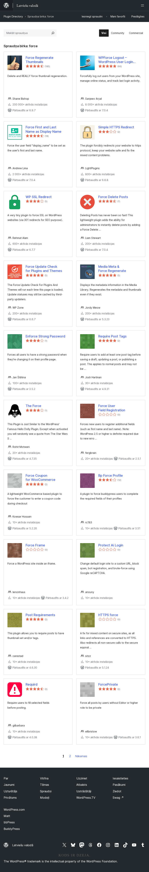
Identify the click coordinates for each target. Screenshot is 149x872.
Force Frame (35, 545)
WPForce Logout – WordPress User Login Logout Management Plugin (119, 60)
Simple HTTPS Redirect (116, 127)
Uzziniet (81, 778)
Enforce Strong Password (45, 336)
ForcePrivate (108, 684)
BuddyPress (12, 829)
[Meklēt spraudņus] (53, 33)
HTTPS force (108, 615)
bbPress (9, 822)
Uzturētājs (10, 791)
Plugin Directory (13, 16)
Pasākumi (119, 785)
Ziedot (117, 791)
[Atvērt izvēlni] (143, 5)
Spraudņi (45, 791)
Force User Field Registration (111, 408)
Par (6, 778)
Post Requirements (40, 615)
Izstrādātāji (83, 791)
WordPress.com (14, 809)
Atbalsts (81, 785)
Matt (7, 816)
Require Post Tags (112, 336)
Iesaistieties (120, 778)
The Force (33, 406)
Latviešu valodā (22, 845)
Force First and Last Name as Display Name (43, 129)
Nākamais (81, 756)
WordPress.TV (85, 797)
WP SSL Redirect (39, 197)
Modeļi (44, 797)
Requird (31, 684)
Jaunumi (9, 785)
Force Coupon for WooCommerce (40, 478)
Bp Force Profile (110, 475)
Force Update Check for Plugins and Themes (44, 269)
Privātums (10, 797)
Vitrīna (44, 778)
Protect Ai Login (110, 545)
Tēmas (44, 785)
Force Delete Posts (113, 197)
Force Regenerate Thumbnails (39, 60)
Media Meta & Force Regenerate (112, 269)
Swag (118, 797)
